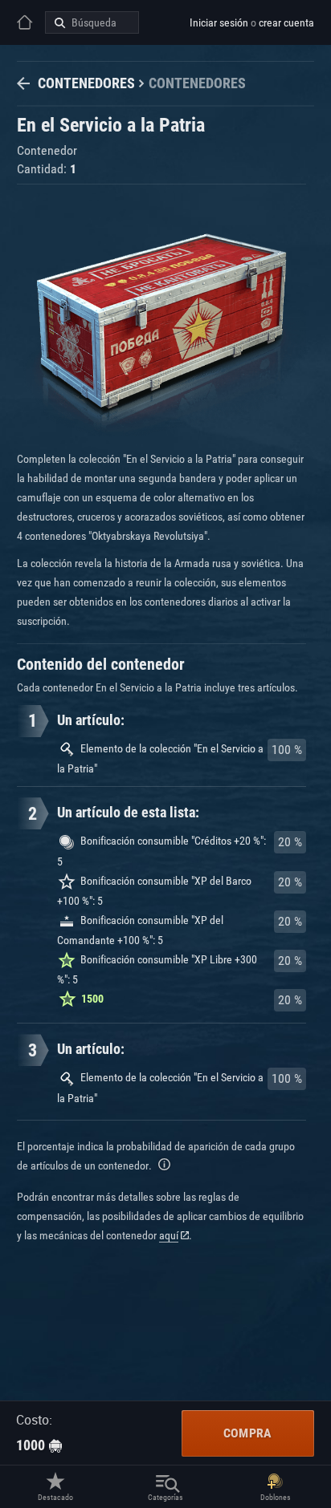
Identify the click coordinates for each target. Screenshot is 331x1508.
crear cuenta (286, 22)
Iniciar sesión (219, 22)
